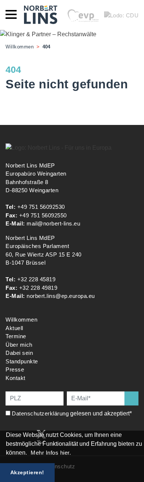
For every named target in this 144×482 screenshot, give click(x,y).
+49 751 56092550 (43, 215)
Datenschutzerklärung (40, 413)
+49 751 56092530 (41, 207)
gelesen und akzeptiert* (72, 413)
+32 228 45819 (36, 279)
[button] (29, 453)
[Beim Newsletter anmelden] (131, 398)
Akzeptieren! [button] (27, 472)
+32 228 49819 (38, 288)
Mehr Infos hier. (51, 452)
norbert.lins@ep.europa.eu (61, 296)
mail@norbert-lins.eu (53, 223)
